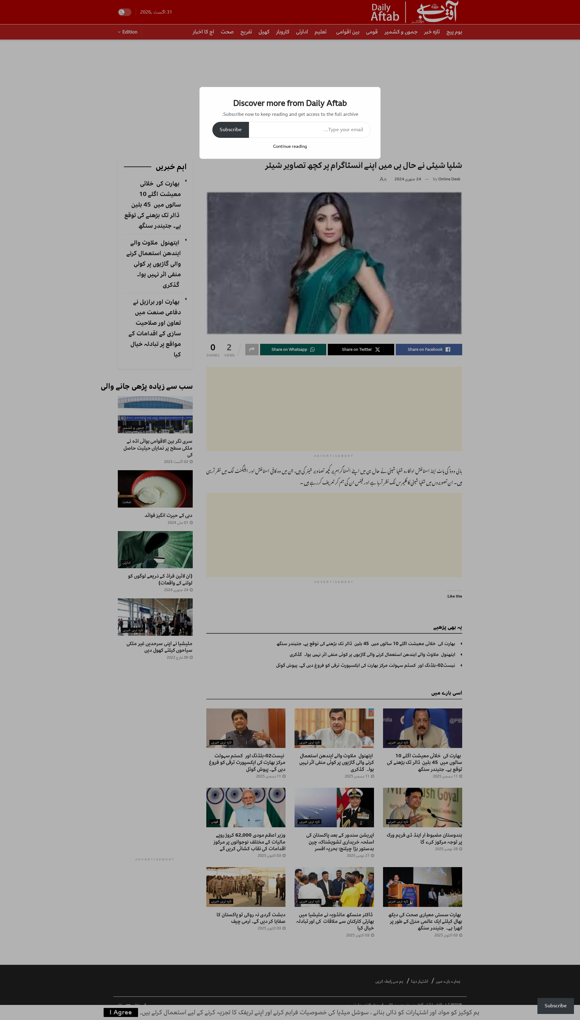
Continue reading (290, 146)
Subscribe (231, 130)
